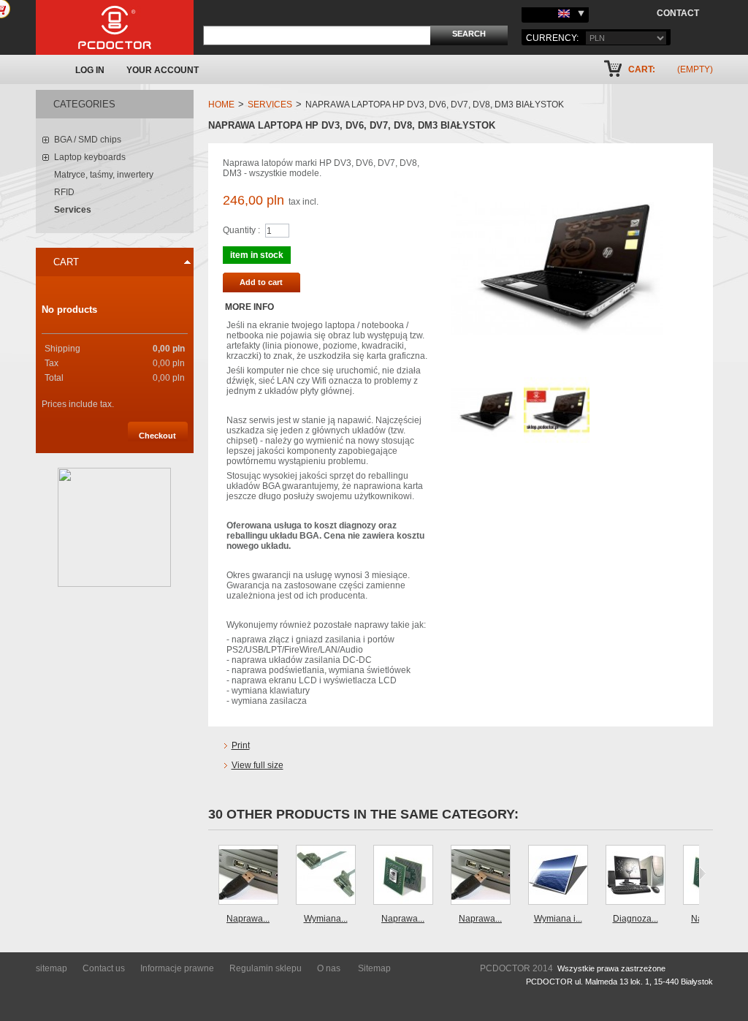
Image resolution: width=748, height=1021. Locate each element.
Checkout (157, 435)
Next (702, 873)
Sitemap (374, 968)
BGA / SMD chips (87, 139)
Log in (89, 70)
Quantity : (241, 230)
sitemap (51, 968)
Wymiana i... (558, 919)
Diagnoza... (635, 919)
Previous (211, 873)
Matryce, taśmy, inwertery (103, 175)
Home (221, 104)
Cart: (641, 69)
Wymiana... (326, 919)
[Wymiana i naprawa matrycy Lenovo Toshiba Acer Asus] (558, 875)
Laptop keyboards (90, 157)
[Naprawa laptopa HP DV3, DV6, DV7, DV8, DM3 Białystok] (483, 382)
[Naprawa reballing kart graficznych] (403, 875)
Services (72, 210)
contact (678, 13)
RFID (64, 192)
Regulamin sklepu (265, 968)
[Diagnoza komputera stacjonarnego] (635, 875)
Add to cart (261, 282)
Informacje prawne (177, 968)
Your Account (162, 70)
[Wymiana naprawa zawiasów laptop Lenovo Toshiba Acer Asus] (326, 875)
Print (241, 745)
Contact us (104, 968)
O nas (328, 968)
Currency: (552, 38)
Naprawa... (248, 919)
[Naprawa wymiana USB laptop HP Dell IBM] (248, 875)
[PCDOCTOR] (115, 27)
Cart (66, 262)
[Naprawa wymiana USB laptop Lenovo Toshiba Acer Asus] (481, 875)
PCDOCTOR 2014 (516, 968)
